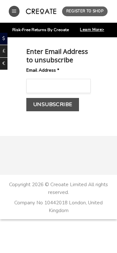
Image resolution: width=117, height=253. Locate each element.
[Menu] (14, 11)
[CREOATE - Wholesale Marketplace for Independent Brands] (41, 11)
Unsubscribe (52, 104)
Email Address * (42, 70)
